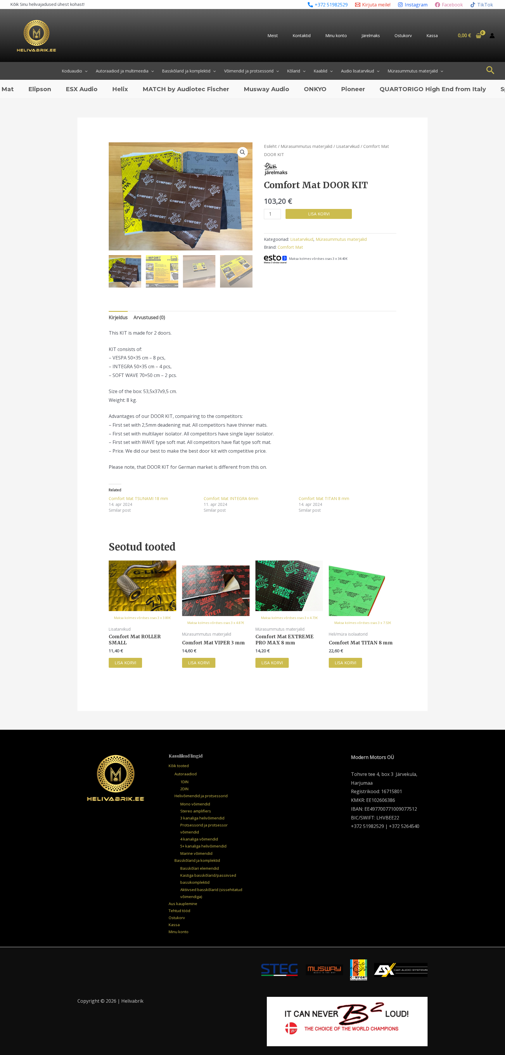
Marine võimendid (196, 853)
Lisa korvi (319, 214)
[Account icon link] (492, 35)
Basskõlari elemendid (199, 868)
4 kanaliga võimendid (199, 839)
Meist (272, 35)
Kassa (432, 35)
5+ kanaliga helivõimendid (203, 846)
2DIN (184, 788)
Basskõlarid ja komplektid (186, 71)
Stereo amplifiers (195, 811)
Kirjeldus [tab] (118, 317)
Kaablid (320, 71)
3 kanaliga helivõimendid (202, 818)
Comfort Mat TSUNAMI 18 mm (138, 498)
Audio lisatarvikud (357, 71)
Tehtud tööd (179, 910)
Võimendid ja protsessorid (249, 71)
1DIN (184, 781)
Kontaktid (302, 35)
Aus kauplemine (183, 903)
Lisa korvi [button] (125, 662)
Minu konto (336, 35)
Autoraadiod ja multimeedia (122, 71)
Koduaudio (72, 71)
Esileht (270, 146)
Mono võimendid (195, 804)
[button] (84, 71)
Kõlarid (293, 71)
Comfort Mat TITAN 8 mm (324, 498)
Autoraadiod (185, 773)
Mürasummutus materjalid (413, 71)
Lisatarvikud (347, 146)
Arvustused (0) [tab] (149, 317)
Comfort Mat (290, 247)
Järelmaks (371, 35)
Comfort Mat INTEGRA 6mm (231, 498)
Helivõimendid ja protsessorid (201, 795)
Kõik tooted (179, 765)
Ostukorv (403, 35)
